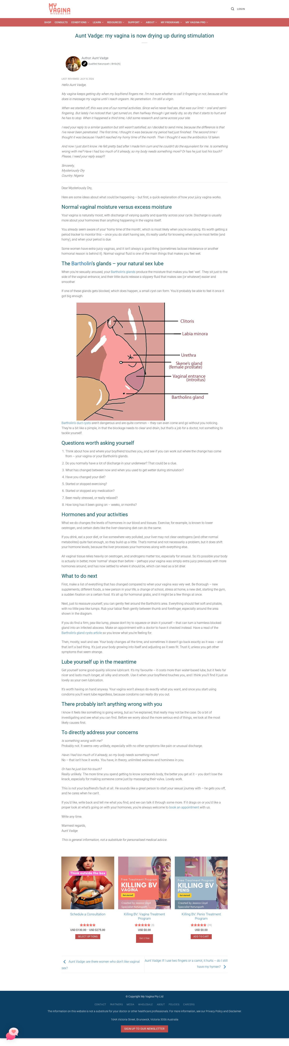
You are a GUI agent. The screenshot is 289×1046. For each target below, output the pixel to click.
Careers (188, 1004)
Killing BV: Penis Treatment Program (201, 916)
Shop (47, 22)
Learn (97, 22)
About (150, 22)
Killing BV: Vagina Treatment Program (144, 916)
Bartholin (81, 263)
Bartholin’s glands (123, 272)
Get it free (144, 938)
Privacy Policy (214, 1011)
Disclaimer (235, 1011)
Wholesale (145, 1004)
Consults (61, 22)
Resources (114, 22)
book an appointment (184, 807)
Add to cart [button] (201, 936)
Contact (100, 1004)
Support (134, 22)
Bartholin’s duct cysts (76, 423)
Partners (116, 1004)
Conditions (79, 22)
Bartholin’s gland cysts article (82, 633)
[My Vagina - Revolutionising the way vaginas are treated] (60, 9)
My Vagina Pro (195, 22)
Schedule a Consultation (87, 914)
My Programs (170, 22)
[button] (232, 9)
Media (130, 1004)
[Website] (84, 64)
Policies (174, 1004)
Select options (88, 936)
